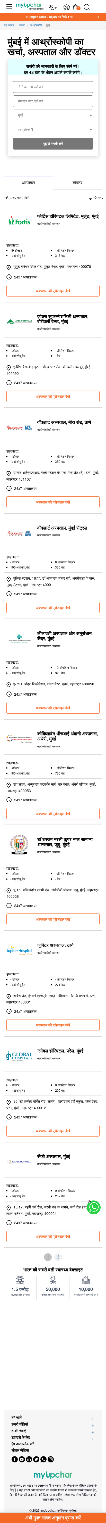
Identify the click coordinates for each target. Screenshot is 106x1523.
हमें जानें (17, 1417)
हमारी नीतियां (20, 1424)
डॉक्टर (77, 182)
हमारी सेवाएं (19, 1431)
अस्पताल (28, 182)
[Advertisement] (53, 1357)
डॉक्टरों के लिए (21, 1437)
